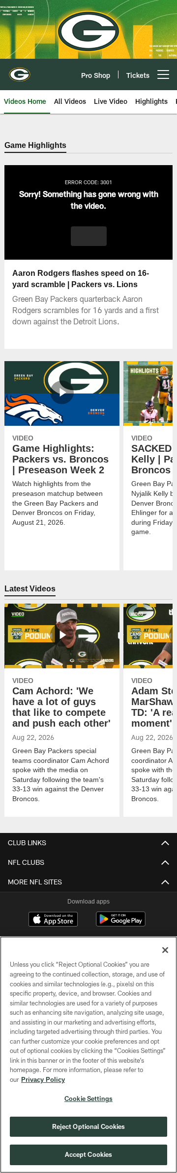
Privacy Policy (42, 1079)
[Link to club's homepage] (19, 70)
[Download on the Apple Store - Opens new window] (53, 920)
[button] (88, 236)
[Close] (165, 950)
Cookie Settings (88, 1098)
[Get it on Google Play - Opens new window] (120, 924)
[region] (88, 1054)
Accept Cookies (89, 1154)
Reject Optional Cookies (88, 1126)
